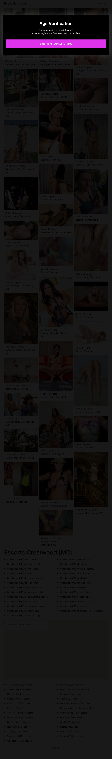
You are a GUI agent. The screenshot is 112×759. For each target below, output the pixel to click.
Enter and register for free (56, 43)
